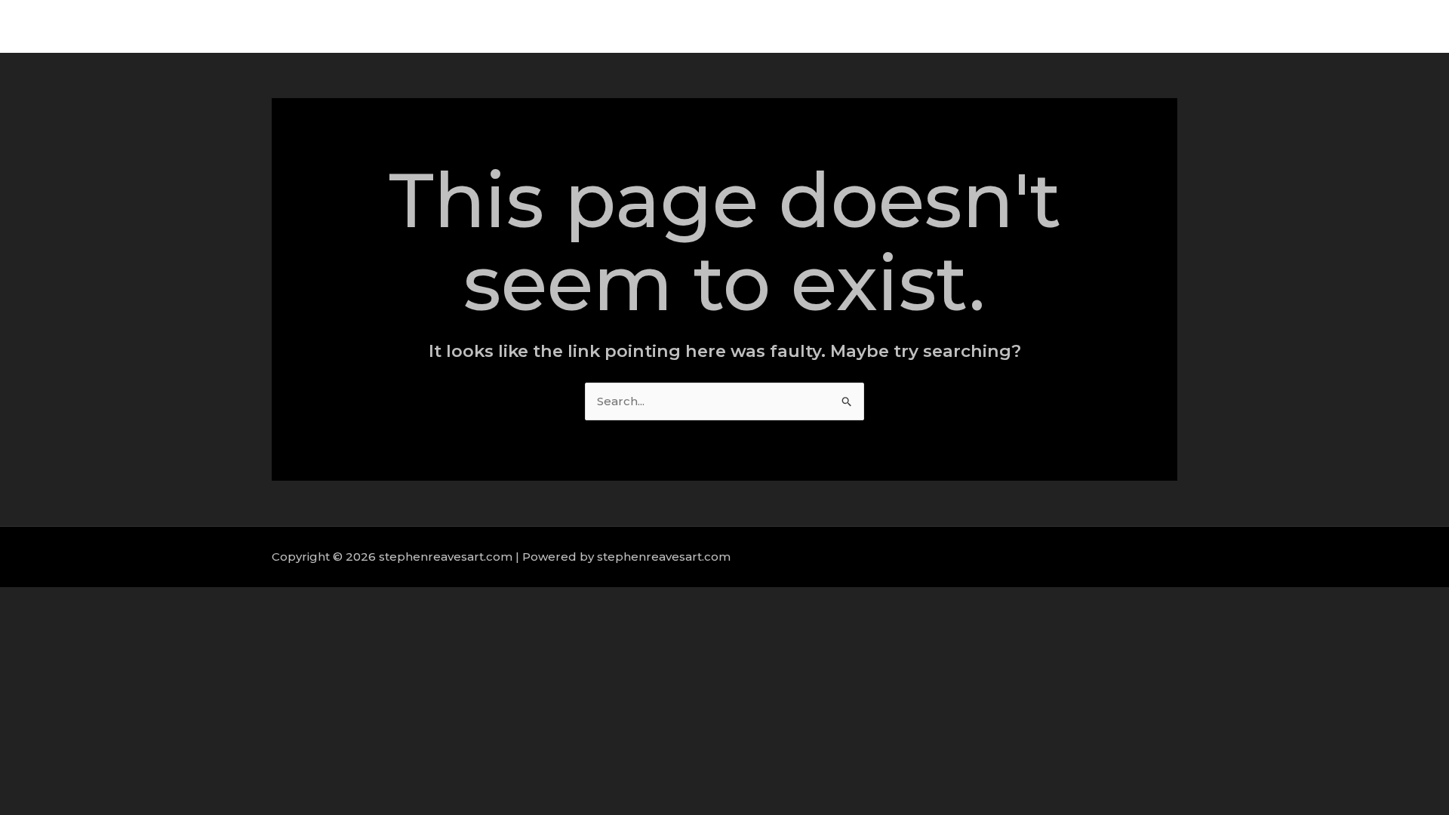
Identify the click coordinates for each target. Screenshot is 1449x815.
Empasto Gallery (1211, 26)
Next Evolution (1097, 26)
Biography (1312, 26)
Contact (1388, 26)
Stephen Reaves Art (973, 26)
